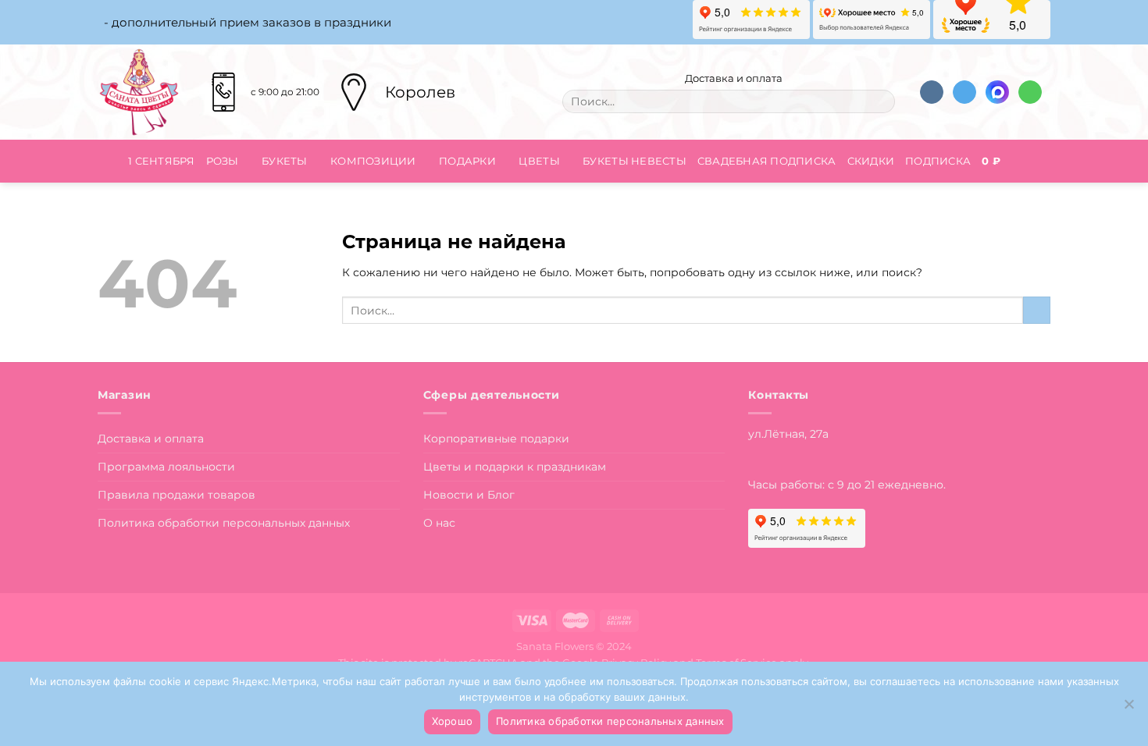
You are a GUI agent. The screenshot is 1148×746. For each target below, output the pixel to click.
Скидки (871, 161)
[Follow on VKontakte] (931, 92)
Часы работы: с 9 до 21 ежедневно (845, 485)
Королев (420, 92)
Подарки (467, 161)
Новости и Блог (469, 495)
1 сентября (161, 161)
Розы (222, 161)
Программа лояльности (166, 467)
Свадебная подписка (766, 161)
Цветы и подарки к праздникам (514, 467)
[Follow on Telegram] (964, 92)
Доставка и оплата (733, 78)
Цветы (539, 161)
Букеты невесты (634, 161)
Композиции (373, 161)
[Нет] (1128, 708)
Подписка (938, 161)
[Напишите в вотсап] (1030, 92)
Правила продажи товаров (176, 495)
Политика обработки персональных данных (224, 523)
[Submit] (879, 101)
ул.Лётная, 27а (788, 434)
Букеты (285, 161)
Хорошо (452, 721)
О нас (439, 523)
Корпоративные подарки (496, 439)
